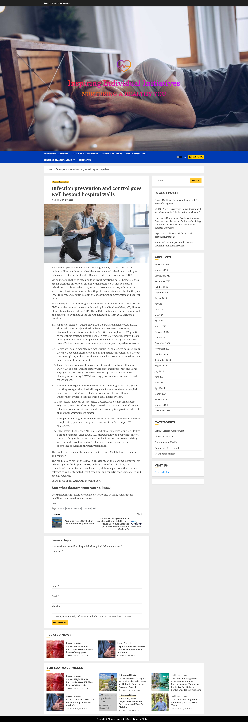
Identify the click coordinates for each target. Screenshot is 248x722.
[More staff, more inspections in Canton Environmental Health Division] (108, 702)
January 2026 (161, 270)
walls (94, 508)
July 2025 (159, 303)
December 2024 (162, 343)
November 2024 (162, 348)
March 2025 (160, 326)
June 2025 (159, 309)
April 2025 (160, 320)
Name (55, 586)
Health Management (136, 153)
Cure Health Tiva (162, 472)
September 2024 (163, 360)
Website (56, 606)
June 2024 (159, 377)
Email (55, 596)
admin (56, 200)
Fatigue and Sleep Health (85, 153)
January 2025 (161, 337)
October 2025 (161, 287)
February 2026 (162, 264)
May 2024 (159, 382)
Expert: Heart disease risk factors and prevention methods (131, 649)
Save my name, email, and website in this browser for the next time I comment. (93, 616)
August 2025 (161, 298)
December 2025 (162, 275)
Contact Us (85, 160)
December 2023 (162, 410)
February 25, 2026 (127, 656)
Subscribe (198, 157)
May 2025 (159, 315)
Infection (77, 508)
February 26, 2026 (75, 656)
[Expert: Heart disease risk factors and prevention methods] (106, 649)
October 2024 (161, 354)
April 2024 (160, 388)
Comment (57, 551)
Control (61, 508)
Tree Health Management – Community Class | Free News (185, 702)
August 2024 (161, 365)
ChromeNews (132, 719)
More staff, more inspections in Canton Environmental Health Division (131, 703)
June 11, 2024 (67, 200)
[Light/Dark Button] (179, 157)
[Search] (184, 156)
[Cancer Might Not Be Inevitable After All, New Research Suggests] (55, 649)
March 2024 (160, 393)
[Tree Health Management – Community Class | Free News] (160, 702)
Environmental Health (56, 153)
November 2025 (162, 281)
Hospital (69, 508)
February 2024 (162, 399)
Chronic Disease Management (59, 160)
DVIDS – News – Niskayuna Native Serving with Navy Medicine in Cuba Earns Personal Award (132, 682)
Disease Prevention (112, 153)
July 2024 (159, 371)
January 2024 (161, 405)
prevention (87, 508)
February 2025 (162, 332)
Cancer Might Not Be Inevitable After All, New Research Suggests (79, 649)
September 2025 (163, 292)
